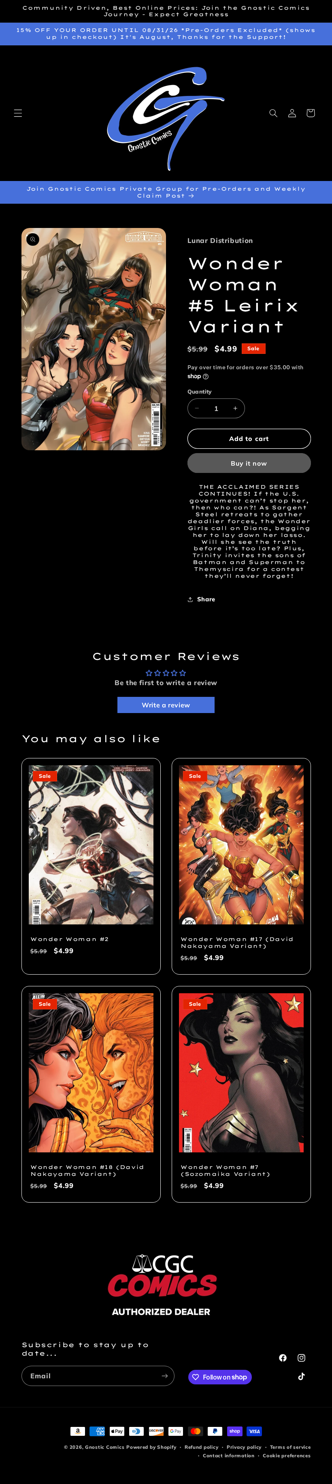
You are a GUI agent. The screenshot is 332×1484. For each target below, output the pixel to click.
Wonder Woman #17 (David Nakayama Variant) (237, 942)
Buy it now (249, 463)
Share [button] (206, 599)
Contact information (229, 1455)
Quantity (199, 391)
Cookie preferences (287, 1455)
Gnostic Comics (104, 1447)
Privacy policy (244, 1447)
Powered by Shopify (151, 1447)
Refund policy (202, 1447)
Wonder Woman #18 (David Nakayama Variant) (87, 1170)
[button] (18, 113)
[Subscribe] (164, 1376)
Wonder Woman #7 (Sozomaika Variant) (225, 1170)
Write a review (166, 705)
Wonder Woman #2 (69, 939)
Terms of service (290, 1447)
